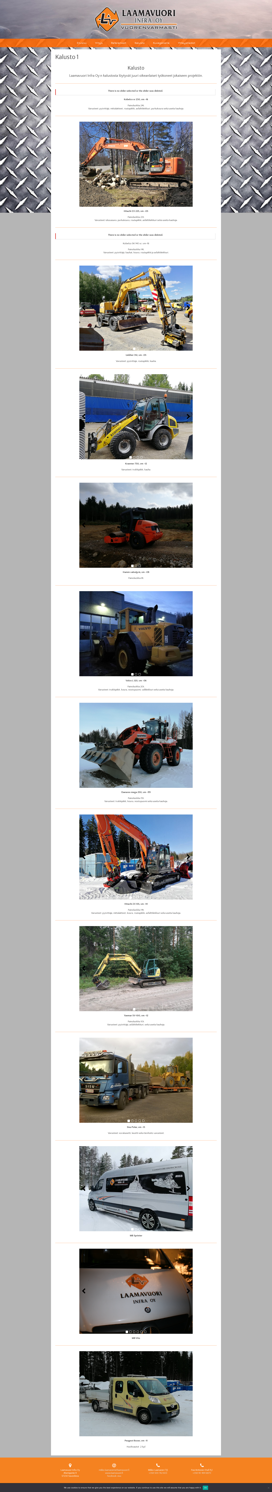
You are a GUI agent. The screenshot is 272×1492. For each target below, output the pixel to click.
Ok (205, 1487)
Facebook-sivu (114, 1476)
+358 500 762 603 (158, 1473)
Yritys (99, 42)
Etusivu (82, 42)
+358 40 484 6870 (202, 1473)
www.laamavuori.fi (114, 1473)
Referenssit (118, 42)
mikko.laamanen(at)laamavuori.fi (114, 1470)
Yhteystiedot (186, 42)
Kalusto (140, 42)
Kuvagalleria (161, 42)
